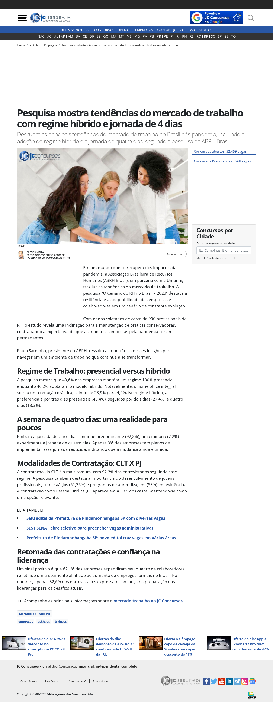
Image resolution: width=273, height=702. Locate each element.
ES (98, 36)
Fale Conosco (53, 681)
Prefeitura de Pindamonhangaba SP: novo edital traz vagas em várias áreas (101, 538)
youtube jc (166, 29)
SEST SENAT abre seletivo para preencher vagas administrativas (89, 528)
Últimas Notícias (75, 29)
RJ (177, 36)
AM (70, 36)
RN (184, 36)
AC (49, 36)
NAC (41, 36)
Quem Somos (29, 681)
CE (85, 36)
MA (113, 36)
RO (198, 36)
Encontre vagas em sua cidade (215, 243)
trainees (61, 621)
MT (121, 36)
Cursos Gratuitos (196, 29)
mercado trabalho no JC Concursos (148, 601)
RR (206, 36)
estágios (44, 621)
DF (92, 36)
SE (226, 36)
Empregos (144, 29)
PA (145, 36)
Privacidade (100, 681)
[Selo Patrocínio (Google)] (216, 17)
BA (78, 36)
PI (172, 36)
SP (220, 36)
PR (159, 36)
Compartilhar (175, 254)
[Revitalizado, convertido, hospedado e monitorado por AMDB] (252, 694)
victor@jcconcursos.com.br (46, 255)
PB (152, 36)
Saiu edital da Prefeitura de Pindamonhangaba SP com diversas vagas (95, 518)
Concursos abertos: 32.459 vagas (220, 151)
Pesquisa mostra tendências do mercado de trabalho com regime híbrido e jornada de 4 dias (119, 45)
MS (129, 36)
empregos (25, 621)
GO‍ (105, 36)
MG (137, 36)
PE (166, 36)
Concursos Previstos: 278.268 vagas (222, 161)
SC (213, 36)
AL (56, 36)
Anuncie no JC (77, 681)
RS (192, 36)
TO (233, 36)
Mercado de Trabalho (34, 614)
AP (63, 36)
